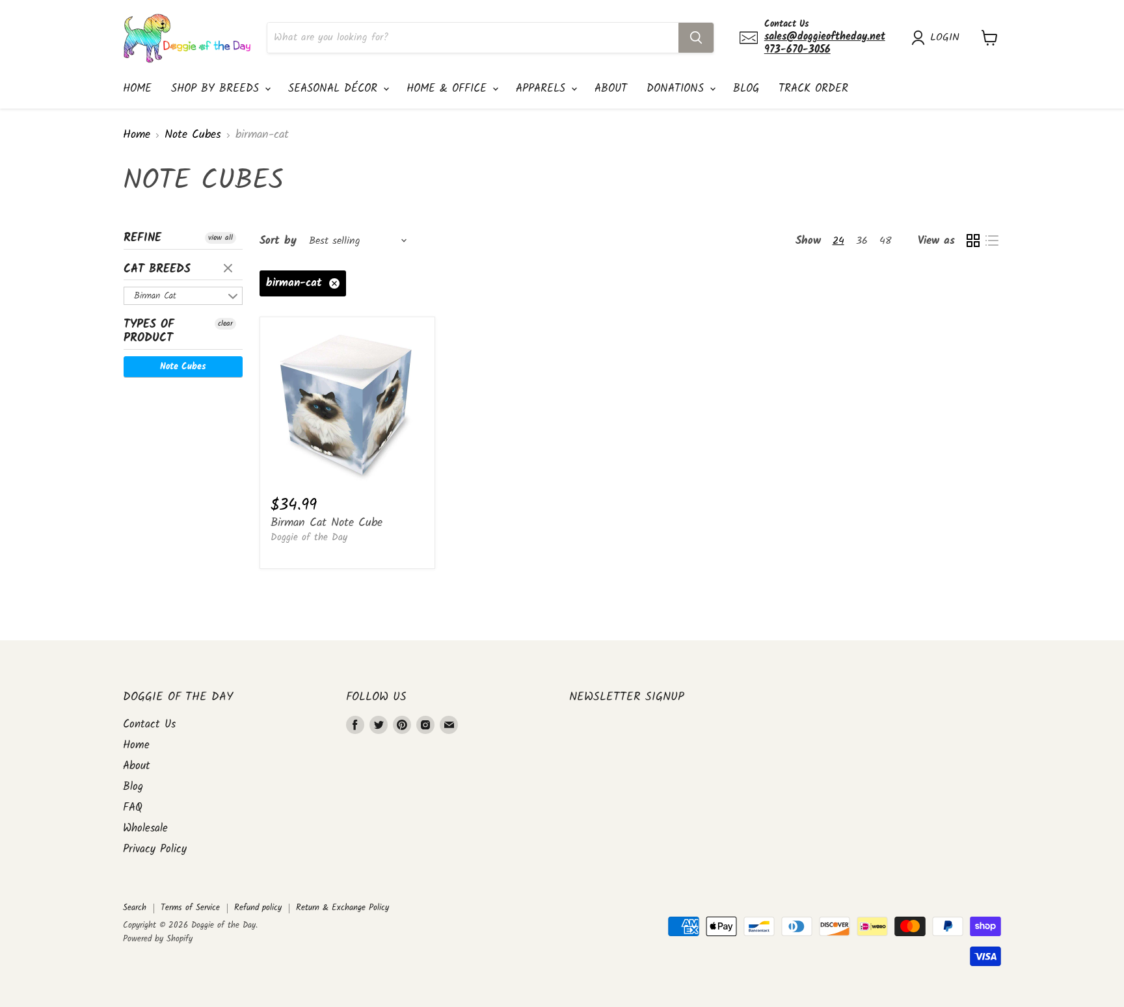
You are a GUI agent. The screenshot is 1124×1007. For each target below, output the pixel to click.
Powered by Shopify (158, 939)
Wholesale (145, 828)
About (611, 89)
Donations (677, 89)
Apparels (543, 89)
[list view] (991, 240)
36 (862, 241)
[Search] (696, 38)
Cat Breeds (157, 269)
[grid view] (972, 240)
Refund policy (258, 908)
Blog (746, 89)
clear (229, 269)
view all (220, 238)
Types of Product (149, 331)
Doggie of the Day (309, 537)
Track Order (813, 89)
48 (885, 241)
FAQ (132, 808)
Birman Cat (155, 296)
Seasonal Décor (335, 89)
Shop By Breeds (217, 89)
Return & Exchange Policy (342, 908)
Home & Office (449, 89)
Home (137, 89)
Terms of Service (190, 908)
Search (134, 908)
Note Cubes (193, 135)
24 (838, 241)
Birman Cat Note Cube (326, 523)
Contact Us (149, 724)
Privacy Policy (155, 849)
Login (944, 38)
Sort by (278, 241)
